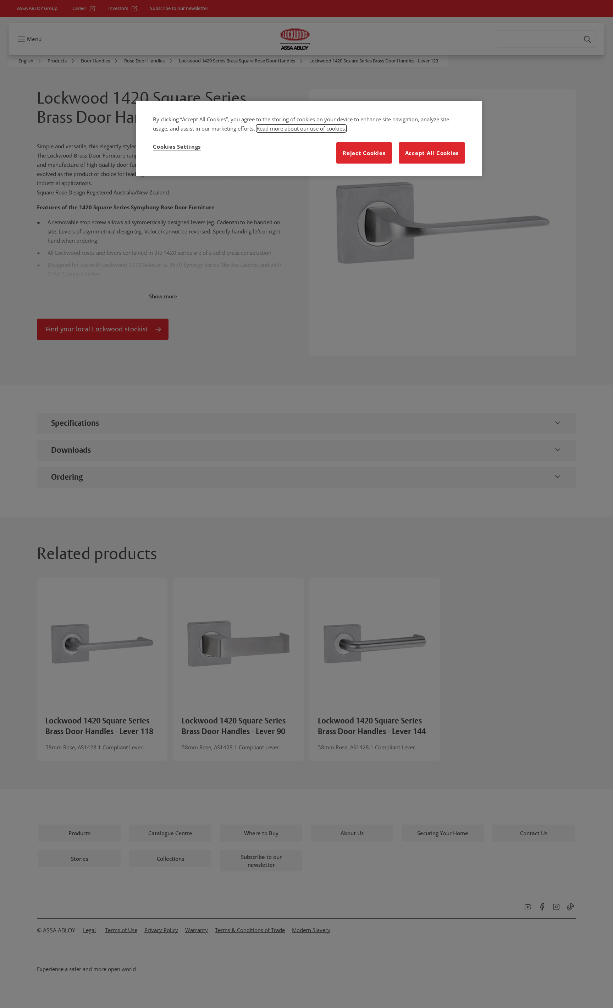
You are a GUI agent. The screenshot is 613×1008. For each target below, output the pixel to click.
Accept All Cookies (432, 152)
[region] (309, 138)
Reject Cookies (364, 152)
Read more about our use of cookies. (301, 128)
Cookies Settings (177, 146)
